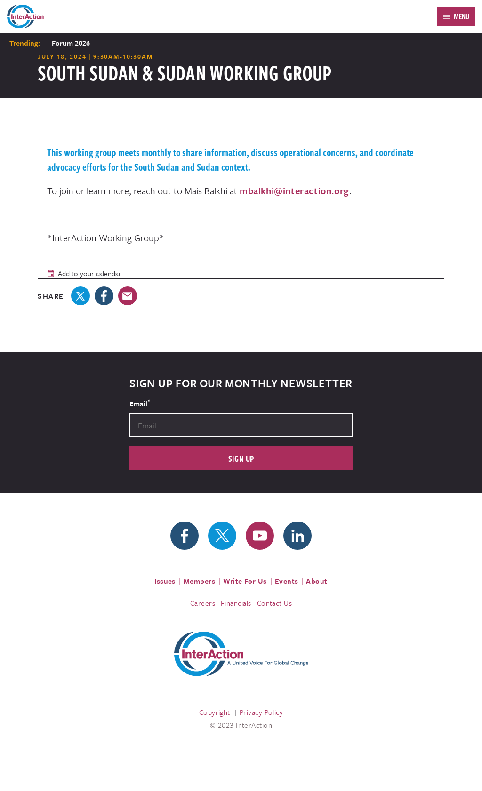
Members (199, 581)
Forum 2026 (71, 43)
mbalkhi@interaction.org (294, 191)
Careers (202, 603)
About (316, 581)
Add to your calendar (89, 273)
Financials (236, 603)
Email (139, 403)
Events (286, 581)
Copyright (214, 712)
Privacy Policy (261, 712)
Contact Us (274, 603)
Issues (165, 581)
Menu (461, 16)
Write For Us (245, 581)
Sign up (241, 458)
